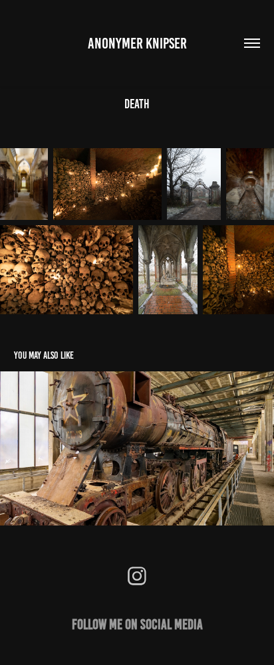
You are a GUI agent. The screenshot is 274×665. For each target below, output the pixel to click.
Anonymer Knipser (137, 43)
